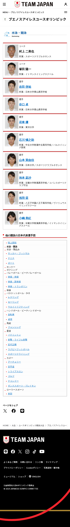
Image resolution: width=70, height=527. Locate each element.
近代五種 (12, 344)
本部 (10, 393)
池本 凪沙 (25, 177)
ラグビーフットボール (18, 349)
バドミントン (14, 335)
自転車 (11, 314)
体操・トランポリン (17, 286)
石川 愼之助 (26, 139)
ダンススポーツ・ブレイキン (22, 386)
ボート (11, 263)
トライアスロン (15, 371)
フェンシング (14, 327)
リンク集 (39, 462)
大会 (14, 425)
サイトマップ (52, 462)
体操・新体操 (14, 281)
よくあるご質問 (10, 462)
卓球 (10, 319)
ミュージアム (9, 476)
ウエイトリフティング (18, 307)
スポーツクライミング (18, 354)
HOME (6, 425)
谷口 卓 (23, 104)
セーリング (13, 302)
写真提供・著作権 (51, 467)
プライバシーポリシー (13, 467)
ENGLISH (36, 476)
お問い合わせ (26, 462)
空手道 (11, 366)
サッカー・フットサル (18, 253)
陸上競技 (12, 242)
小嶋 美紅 (25, 218)
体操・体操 (13, 277)
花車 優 (23, 122)
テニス (11, 258)
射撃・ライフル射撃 (17, 339)
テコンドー (13, 381)
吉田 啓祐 (25, 86)
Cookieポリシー (33, 467)
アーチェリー (14, 362)
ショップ (22, 476)
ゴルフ (11, 376)
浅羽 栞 (23, 197)
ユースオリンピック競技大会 (31, 425)
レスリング (13, 297)
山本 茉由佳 (26, 160)
